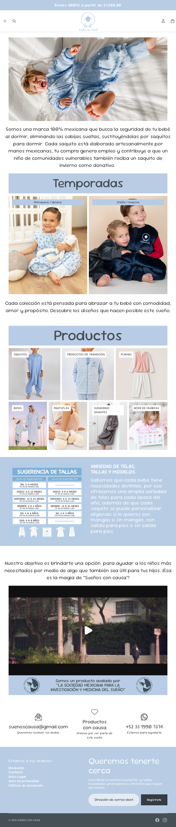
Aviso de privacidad (24, 781)
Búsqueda (16, 768)
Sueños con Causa (28, 820)
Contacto (16, 772)
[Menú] (5, 21)
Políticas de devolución (26, 785)
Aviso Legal (17, 776)
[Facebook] (157, 820)
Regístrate (154, 800)
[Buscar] (14, 21)
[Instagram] (164, 820)
